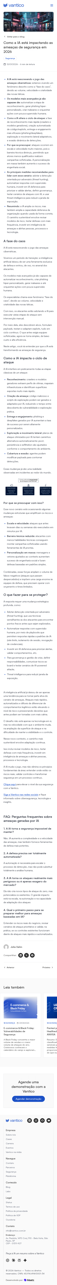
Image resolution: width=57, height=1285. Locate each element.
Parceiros (10, 1167)
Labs (8, 1191)
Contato (10, 1163)
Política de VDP (13, 1215)
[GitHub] (42, 1120)
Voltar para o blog (15, 36)
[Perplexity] (19, 1260)
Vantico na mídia (13, 1152)
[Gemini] (25, 1260)
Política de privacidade (17, 1211)
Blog (8, 1187)
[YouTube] (48, 1120)
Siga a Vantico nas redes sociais (21, 794)
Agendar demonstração (28, 1098)
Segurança (10, 58)
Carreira (10, 1143)
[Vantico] (14, 5)
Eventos (9, 1148)
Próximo (46, 967)
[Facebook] (32, 955)
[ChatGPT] (7, 1260)
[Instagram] (36, 1120)
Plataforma (11, 1176)
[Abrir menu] (51, 5)
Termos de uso (13, 1206)
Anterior (10, 967)
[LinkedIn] (20, 955)
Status (9, 1202)
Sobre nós (11, 1135)
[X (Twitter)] (26, 955)
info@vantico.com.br (16, 1230)
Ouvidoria (10, 1219)
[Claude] (13, 1260)
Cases (9, 1139)
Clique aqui (10, 784)
